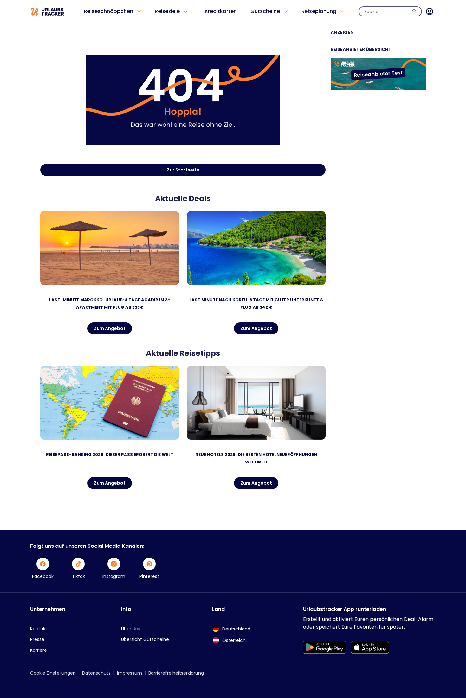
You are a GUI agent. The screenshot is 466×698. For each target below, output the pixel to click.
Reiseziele (167, 11)
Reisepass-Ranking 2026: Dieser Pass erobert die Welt (109, 454)
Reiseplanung (318, 11)
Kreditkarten (221, 11)
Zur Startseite (183, 170)
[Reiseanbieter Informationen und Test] (378, 88)
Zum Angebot (110, 328)
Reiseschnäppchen (108, 11)
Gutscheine (265, 11)
